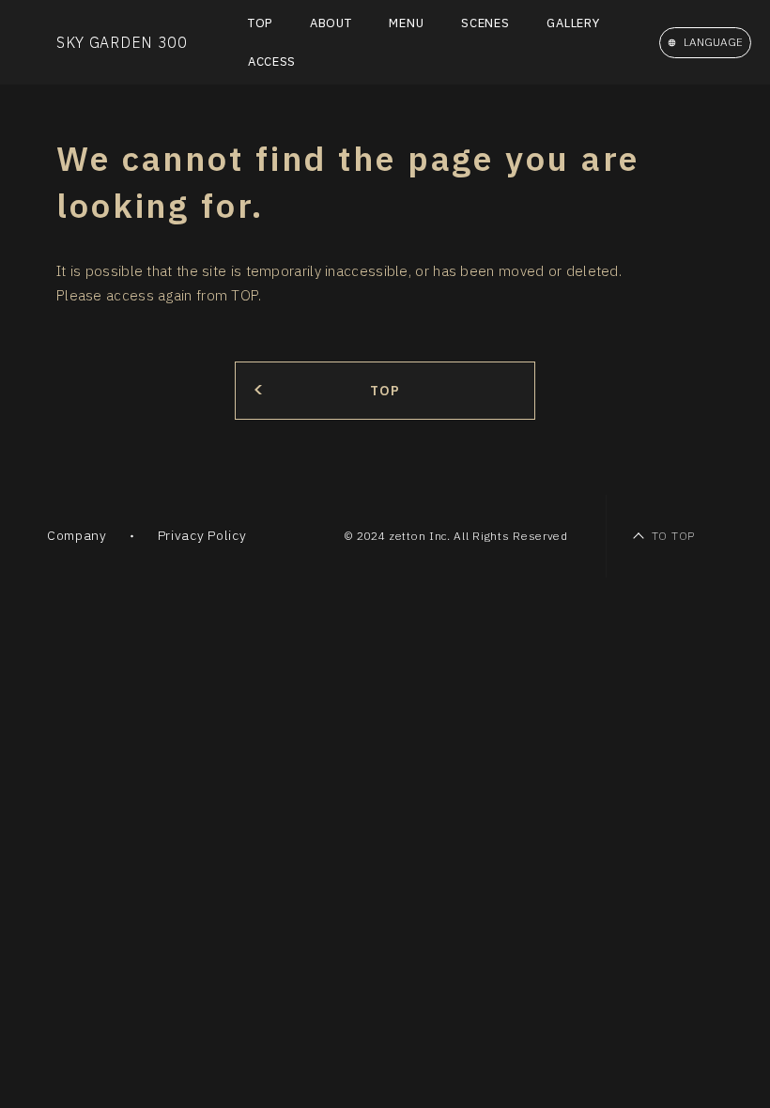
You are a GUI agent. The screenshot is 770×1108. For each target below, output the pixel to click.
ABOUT (331, 23)
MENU (406, 23)
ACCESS (272, 61)
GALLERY (573, 23)
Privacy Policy (202, 535)
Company (77, 535)
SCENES (485, 23)
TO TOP (673, 536)
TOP (260, 23)
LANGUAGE (713, 42)
